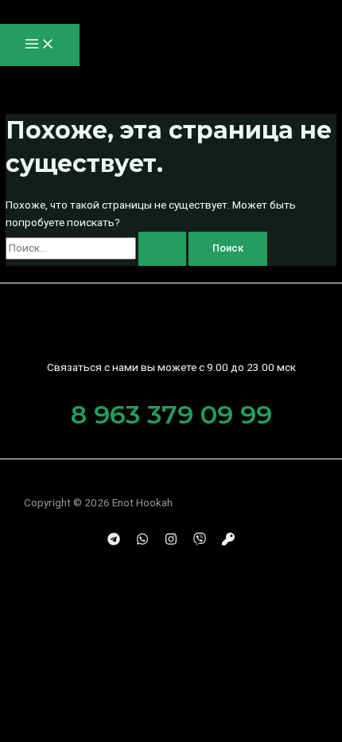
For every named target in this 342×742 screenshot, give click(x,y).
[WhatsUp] (142, 541)
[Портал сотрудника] (228, 541)
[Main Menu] (40, 45)
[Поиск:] (97, 247)
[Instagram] (171, 541)
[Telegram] (113, 541)
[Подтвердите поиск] (162, 249)
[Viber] (199, 541)
